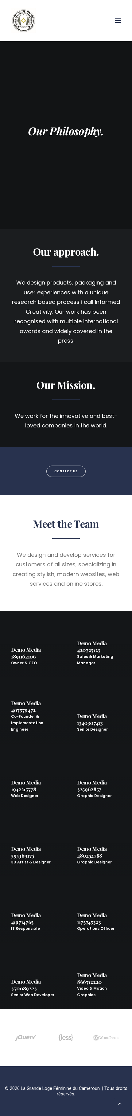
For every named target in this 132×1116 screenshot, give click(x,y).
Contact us (66, 471)
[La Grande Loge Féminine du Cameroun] (23, 20)
